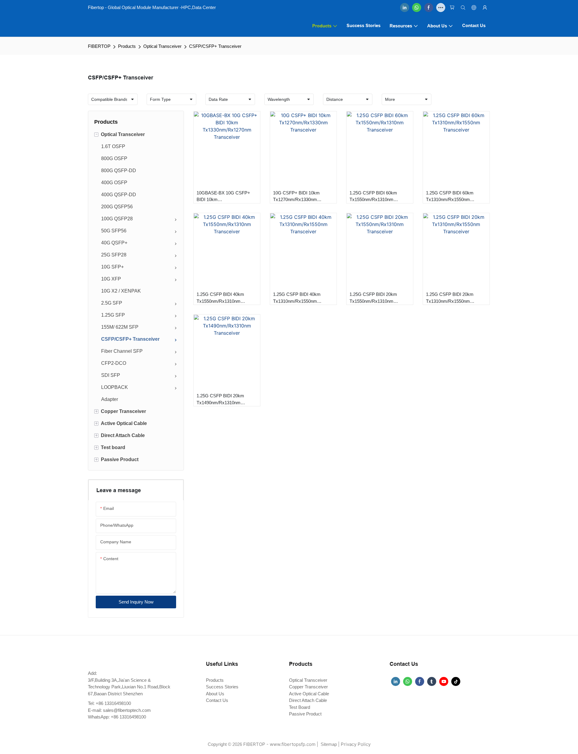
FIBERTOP (99, 46)
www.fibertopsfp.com (292, 744)
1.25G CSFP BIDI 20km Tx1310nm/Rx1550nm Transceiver (450, 298)
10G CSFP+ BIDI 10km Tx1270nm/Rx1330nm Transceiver (296, 196)
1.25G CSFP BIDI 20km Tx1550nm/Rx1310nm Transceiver (373, 298)
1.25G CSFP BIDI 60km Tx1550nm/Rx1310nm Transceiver (373, 196)
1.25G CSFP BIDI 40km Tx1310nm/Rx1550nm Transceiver (297, 298)
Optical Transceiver (162, 46)
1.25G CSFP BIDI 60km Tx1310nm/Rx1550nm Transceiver (450, 196)
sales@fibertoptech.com (127, 710)
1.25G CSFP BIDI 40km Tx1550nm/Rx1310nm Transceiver (220, 298)
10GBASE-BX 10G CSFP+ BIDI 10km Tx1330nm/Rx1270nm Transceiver (223, 196)
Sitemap (328, 744)
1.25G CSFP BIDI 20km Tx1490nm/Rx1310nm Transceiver (220, 399)
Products (127, 46)
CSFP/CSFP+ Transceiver (215, 46)
